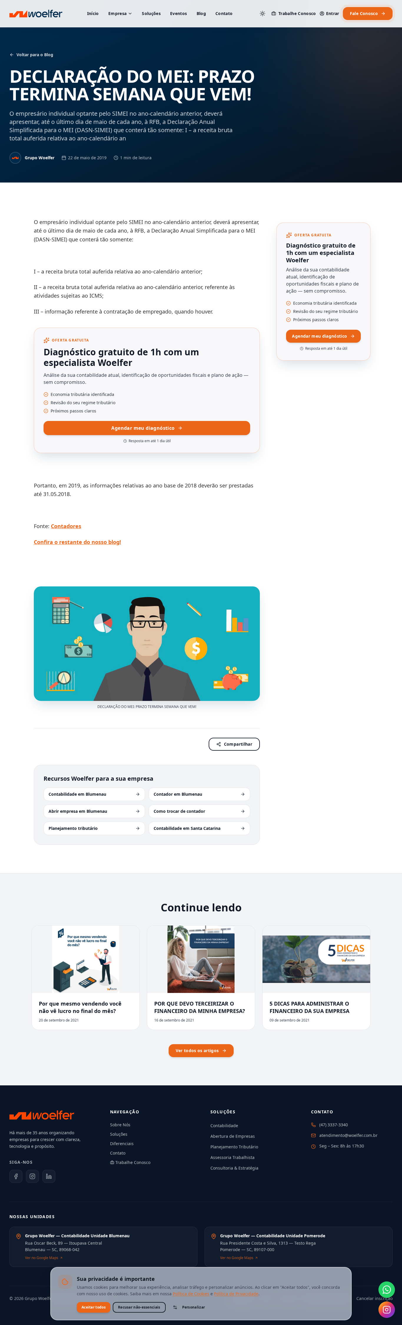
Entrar (332, 13)
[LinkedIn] (48, 1176)
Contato (223, 13)
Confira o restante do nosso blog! (77, 541)
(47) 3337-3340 (333, 1124)
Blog (201, 13)
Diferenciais (122, 1143)
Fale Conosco (364, 13)
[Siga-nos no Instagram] (386, 1309)
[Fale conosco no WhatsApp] (386, 1289)
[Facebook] (15, 1176)
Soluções (151, 13)
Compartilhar (238, 744)
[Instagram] (32, 1176)
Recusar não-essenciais (139, 1307)
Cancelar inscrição (374, 1298)
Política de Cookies (191, 1293)
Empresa (117, 13)
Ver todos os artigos (197, 1050)
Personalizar (193, 1307)
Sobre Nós (120, 1124)
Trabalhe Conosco (297, 13)
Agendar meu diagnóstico (143, 428)
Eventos (178, 13)
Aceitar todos (94, 1307)
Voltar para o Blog (34, 54)
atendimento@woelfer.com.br (348, 1135)
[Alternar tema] (262, 13)
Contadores (66, 526)
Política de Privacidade (236, 1293)
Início (93, 13)
